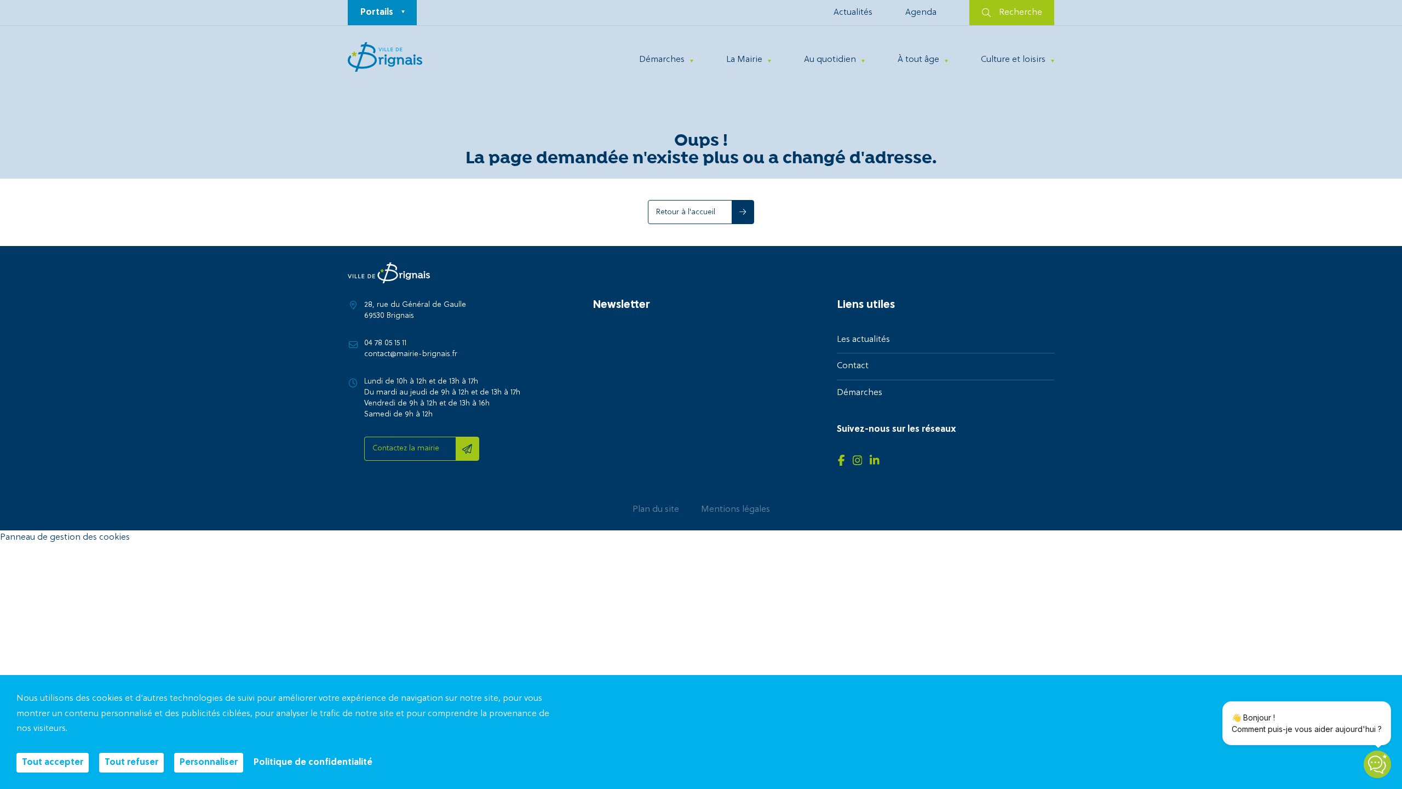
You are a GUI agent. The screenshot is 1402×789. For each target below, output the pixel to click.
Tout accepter (52, 763)
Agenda (920, 12)
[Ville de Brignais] (385, 57)
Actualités (853, 12)
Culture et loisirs (1013, 60)
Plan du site (656, 509)
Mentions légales (735, 509)
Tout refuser (131, 763)
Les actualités (863, 340)
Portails (376, 13)
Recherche (1020, 13)
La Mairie (744, 60)
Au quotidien (830, 60)
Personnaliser (209, 763)
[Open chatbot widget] (1377, 764)
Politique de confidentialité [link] (313, 762)
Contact (853, 366)
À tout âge (918, 60)
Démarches (662, 60)
